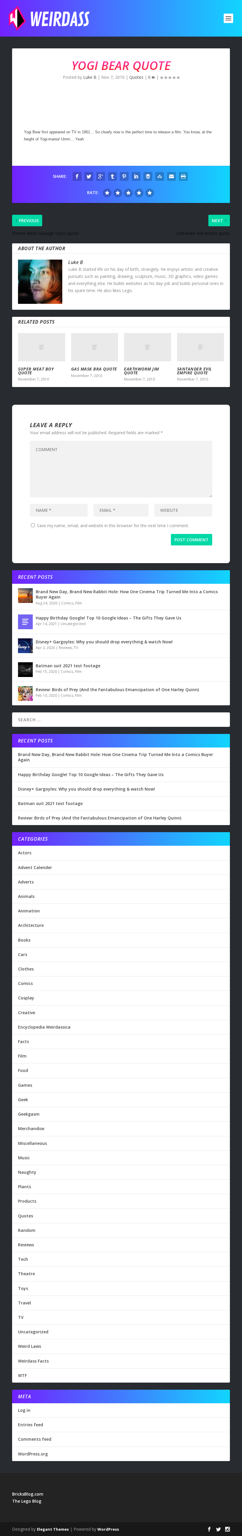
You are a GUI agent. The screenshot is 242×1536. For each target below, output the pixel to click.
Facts (23, 1041)
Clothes (26, 969)
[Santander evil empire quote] (200, 347)
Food (23, 1070)
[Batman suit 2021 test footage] (25, 669)
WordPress (108, 1529)
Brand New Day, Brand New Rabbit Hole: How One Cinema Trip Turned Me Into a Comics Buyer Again (127, 594)
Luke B (90, 77)
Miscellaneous (32, 1143)
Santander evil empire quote (194, 371)
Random (26, 1230)
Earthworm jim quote (141, 371)
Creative (26, 1012)
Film (78, 603)
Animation (29, 911)
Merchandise (31, 1128)
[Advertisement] (119, 106)
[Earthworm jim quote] (147, 347)
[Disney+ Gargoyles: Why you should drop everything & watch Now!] (25, 645)
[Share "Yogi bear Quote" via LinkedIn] (136, 176)
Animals (26, 896)
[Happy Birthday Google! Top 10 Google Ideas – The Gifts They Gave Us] (25, 621)
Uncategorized (73, 623)
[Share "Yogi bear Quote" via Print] (183, 176)
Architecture (31, 925)
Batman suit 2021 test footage (68, 665)
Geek (23, 1099)
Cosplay (26, 998)
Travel (24, 1303)
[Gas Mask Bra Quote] (94, 347)
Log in (24, 1410)
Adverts (26, 882)
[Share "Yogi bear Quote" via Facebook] (77, 176)
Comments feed (34, 1439)
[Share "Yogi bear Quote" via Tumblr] (112, 176)
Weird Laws (29, 1346)
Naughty (27, 1172)
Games (25, 1085)
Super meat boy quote (36, 371)
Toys (23, 1288)
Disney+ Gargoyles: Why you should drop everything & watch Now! (104, 642)
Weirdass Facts (33, 1361)
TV (76, 647)
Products (27, 1201)
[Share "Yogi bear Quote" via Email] (171, 176)
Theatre (26, 1273)
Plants (24, 1186)
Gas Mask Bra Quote (94, 369)
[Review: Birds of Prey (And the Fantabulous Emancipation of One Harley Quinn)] (25, 693)
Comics (67, 603)
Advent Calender (35, 867)
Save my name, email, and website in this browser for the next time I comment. (113, 525)
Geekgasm (29, 1114)
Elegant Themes (53, 1529)
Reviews (65, 647)
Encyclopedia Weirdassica (44, 1027)
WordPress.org (33, 1454)
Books (24, 940)
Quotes (136, 77)
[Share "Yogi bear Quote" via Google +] (101, 176)
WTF (22, 1375)
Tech (23, 1259)
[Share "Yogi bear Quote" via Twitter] (89, 176)
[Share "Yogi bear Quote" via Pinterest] (124, 176)
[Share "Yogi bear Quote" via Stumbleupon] (160, 176)
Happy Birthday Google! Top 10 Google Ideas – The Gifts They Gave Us (108, 618)
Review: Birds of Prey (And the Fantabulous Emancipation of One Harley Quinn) (117, 689)
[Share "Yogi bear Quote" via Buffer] (148, 176)
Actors (24, 852)
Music (24, 1157)
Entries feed (30, 1424)
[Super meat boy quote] (41, 347)
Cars (22, 954)
